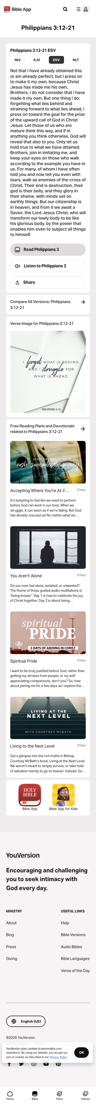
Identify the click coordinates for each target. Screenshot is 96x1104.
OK (81, 1052)
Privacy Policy (58, 1057)
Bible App (29, 809)
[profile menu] (82, 9)
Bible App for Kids (63, 809)
